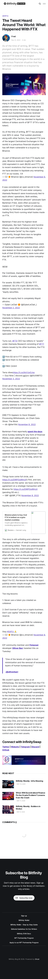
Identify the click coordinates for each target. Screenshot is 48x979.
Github (5, 750)
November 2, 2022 (11, 308)
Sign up (24, 916)
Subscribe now (25, 898)
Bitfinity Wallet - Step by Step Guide (24, 925)
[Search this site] (40, 3)
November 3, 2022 (11, 379)
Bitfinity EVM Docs (24, 934)
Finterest (33, 645)
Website (15, 747)
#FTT (41, 344)
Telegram (25, 747)
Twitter (5, 747)
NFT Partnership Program (24, 938)
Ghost (37, 959)
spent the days (35, 431)
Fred (13, 36)
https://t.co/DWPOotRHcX (14, 480)
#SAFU (10, 631)
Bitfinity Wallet (24, 920)
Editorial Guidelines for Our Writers (24, 929)
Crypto (5, 16)
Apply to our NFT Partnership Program (24, 942)
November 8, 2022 (27, 424)
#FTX (14, 341)
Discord (35, 747)
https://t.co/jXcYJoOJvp (24, 372)
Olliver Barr (17, 648)
